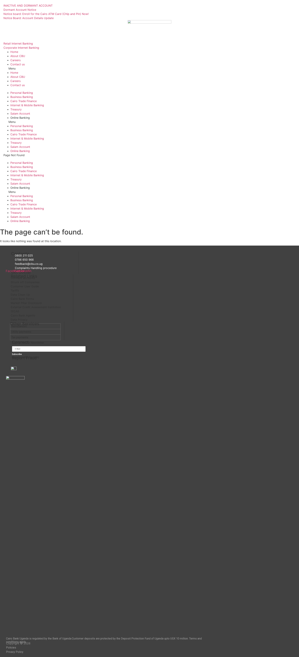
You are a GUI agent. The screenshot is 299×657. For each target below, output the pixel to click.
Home (14, 52)
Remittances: (19, 326)
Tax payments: (20, 337)
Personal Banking (21, 92)
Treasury (16, 109)
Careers (15, 60)
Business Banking (21, 97)
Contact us (17, 64)
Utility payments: (21, 331)
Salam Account (20, 113)
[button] (149, 68)
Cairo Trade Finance (23, 101)
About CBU (17, 56)
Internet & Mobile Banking (27, 105)
